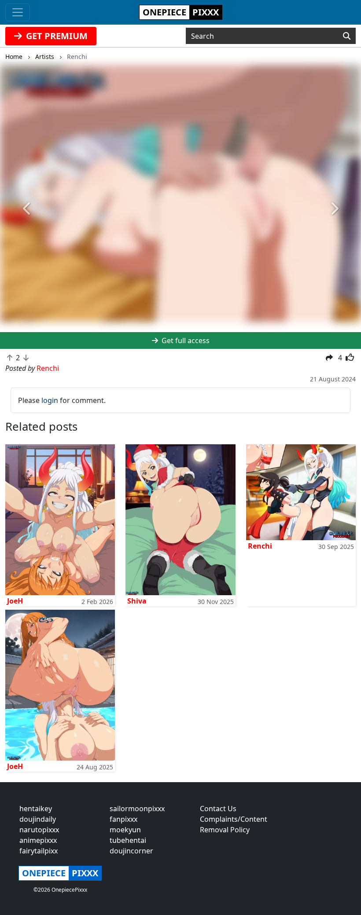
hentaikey (35, 808)
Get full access (185, 340)
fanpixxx (123, 819)
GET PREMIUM (56, 36)
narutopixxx (39, 829)
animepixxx (38, 840)
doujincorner (131, 851)
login (49, 400)
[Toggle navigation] (17, 12)
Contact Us (218, 808)
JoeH (15, 601)
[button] (27, 208)
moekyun (125, 829)
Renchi (260, 546)
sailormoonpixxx (137, 808)
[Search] (347, 36)
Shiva (137, 601)
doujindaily (37, 819)
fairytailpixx (38, 851)
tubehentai (128, 840)
